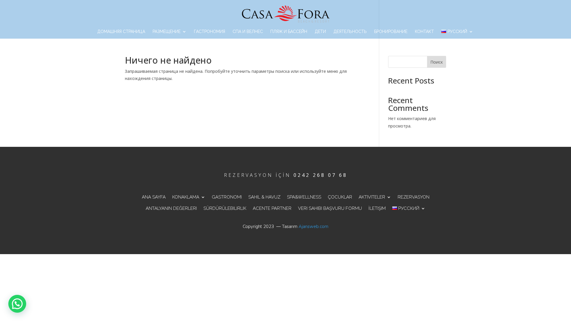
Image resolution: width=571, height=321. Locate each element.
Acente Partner (272, 208)
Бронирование (390, 31)
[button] (17, 304)
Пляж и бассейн (288, 31)
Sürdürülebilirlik (224, 208)
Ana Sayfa (154, 197)
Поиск (436, 62)
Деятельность (350, 31)
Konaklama (185, 197)
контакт (424, 31)
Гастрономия (209, 31)
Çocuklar (340, 197)
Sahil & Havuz (264, 197)
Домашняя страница (121, 31)
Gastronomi (227, 197)
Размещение (167, 31)
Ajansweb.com (313, 226)
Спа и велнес (248, 31)
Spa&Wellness (304, 197)
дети (320, 31)
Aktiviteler (372, 197)
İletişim (377, 208)
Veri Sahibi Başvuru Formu (330, 208)
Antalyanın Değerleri (171, 208)
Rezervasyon (413, 197)
